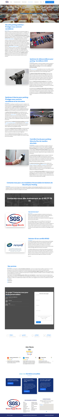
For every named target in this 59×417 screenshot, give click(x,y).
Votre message (38, 310)
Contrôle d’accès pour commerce (26, 411)
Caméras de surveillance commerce (25, 404)
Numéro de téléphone (13, 297)
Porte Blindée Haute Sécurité (26, 409)
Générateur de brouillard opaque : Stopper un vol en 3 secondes (29, 380)
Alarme (24, 402)
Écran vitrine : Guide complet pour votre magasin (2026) (45, 380)
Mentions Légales (10, 415)
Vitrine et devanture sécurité (34, 405)
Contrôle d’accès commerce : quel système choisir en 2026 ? (13, 380)
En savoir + (29, 256)
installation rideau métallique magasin (34, 403)
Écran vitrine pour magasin (34, 407)
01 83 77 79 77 (50, 2)
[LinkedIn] (46, 411)
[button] (52, 361)
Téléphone (37, 305)
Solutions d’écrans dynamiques (34, 409)
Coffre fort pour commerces (25, 407)
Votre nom (37, 294)
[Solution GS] (7, 2)
